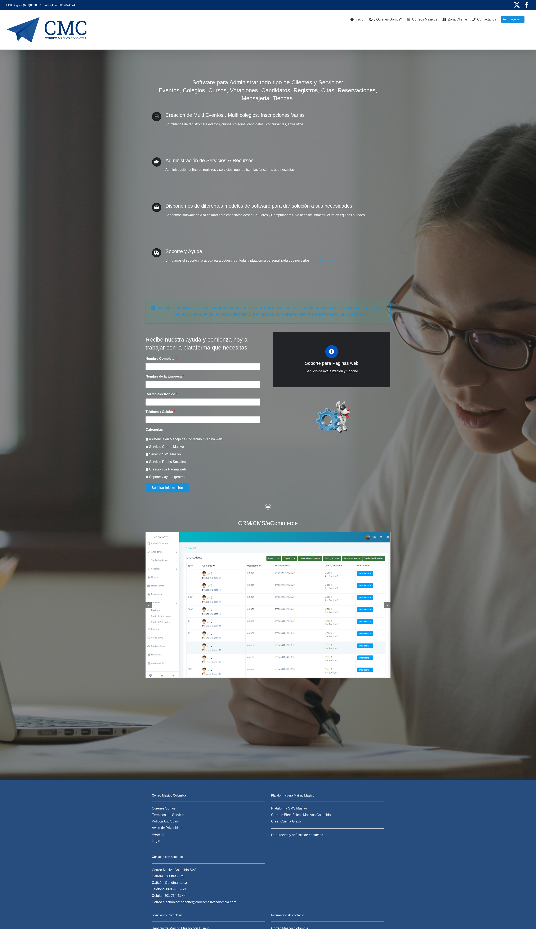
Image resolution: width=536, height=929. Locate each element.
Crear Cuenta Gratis (286, 821)
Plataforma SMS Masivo (289, 808)
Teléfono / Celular (160, 412)
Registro (158, 834)
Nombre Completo (161, 358)
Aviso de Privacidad (167, 828)
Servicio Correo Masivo (166, 446)
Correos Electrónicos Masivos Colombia (301, 815)
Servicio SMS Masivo (164, 454)
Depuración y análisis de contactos (297, 835)
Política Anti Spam (165, 821)
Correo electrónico (161, 394)
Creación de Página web (167, 469)
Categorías (154, 429)
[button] (149, 605)
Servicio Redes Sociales (167, 462)
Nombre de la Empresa (165, 376)
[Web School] (268, 534)
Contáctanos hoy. (323, 260)
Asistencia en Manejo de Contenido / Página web (185, 439)
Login (156, 841)
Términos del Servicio (168, 815)
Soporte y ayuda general (167, 477)
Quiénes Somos (164, 808)
